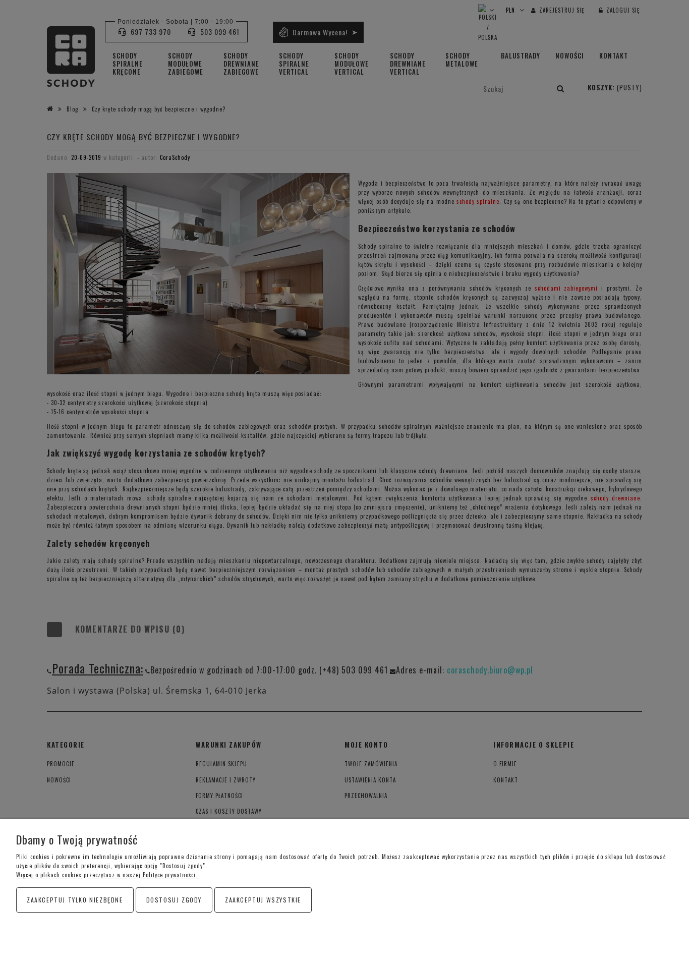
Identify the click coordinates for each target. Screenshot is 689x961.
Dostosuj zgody (174, 899)
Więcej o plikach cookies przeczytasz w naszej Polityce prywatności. (107, 875)
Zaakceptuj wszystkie (263, 899)
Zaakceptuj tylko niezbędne (75, 899)
